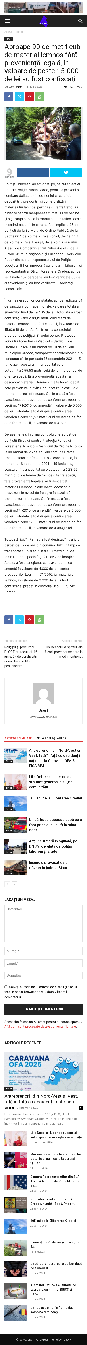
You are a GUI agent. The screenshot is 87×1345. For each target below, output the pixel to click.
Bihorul (9, 1107)
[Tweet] (66, 172)
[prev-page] (7, 884)
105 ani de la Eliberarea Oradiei (55, 798)
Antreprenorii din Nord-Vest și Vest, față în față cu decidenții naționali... (41, 1098)
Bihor (19, 32)
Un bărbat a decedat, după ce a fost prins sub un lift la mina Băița (55, 824)
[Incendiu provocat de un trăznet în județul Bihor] (15, 867)
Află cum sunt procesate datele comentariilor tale (40, 1026)
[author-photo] (43, 704)
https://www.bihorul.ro (43, 716)
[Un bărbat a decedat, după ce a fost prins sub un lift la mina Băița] (15, 825)
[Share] (33, 172)
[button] (7, 21)
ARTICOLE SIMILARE (18, 738)
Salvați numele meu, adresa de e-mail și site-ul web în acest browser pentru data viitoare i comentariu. (40, 992)
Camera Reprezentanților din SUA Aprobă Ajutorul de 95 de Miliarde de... (54, 1181)
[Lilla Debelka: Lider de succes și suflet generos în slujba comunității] (15, 782)
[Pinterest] (29, 96)
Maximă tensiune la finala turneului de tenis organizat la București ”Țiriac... (55, 1158)
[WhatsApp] (39, 96)
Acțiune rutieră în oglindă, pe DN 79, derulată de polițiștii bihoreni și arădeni (53, 846)
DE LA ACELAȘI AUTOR (51, 738)
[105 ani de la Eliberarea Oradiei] (15, 803)
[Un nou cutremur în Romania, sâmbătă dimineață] (15, 1313)
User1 (19, 86)
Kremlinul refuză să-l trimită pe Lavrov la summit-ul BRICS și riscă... (53, 1289)
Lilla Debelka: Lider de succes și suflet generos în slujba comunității (54, 781)
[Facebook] (8, 96)
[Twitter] (19, 96)
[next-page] (14, 884)
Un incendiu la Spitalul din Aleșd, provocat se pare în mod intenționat (63, 652)
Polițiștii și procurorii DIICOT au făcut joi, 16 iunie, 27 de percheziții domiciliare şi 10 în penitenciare (20, 656)
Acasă (8, 32)
